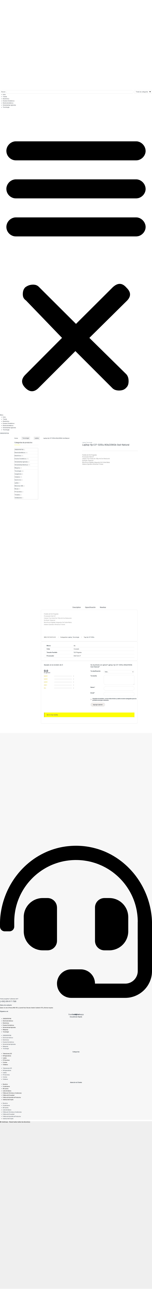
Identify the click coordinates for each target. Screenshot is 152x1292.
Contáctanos (6, 1086)
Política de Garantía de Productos (12, 1097)
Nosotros (5, 1084)
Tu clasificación (95, 671)
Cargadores (18, 474)
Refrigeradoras (7, 1056)
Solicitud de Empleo (8, 1099)
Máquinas (17, 468)
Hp (74, 645)
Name (93, 687)
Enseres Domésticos (8, 101)
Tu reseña (94, 676)
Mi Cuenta (5, 1088)
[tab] (76, 608)
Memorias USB (19, 486)
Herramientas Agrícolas (9, 105)
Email (93, 693)
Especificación (90, 607)
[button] (76, 263)
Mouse (16, 489)
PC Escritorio (18, 491)
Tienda (5, 96)
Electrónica (6, 98)
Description (76, 607)
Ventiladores (18, 497)
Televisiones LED (7, 1053)
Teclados (17, 494)
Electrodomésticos (8, 103)
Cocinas (5, 1062)
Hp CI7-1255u (90, 637)
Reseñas (103, 607)
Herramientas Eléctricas (21, 465)
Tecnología (6, 107)
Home (16, 438)
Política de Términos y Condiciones (12, 1093)
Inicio (4, 94)
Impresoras (18, 480)
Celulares (17, 477)
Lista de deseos (7, 1091)
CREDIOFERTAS (19, 449)
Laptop (37, 438)
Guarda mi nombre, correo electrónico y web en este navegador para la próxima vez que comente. (114, 699)
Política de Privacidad (8, 1095)
